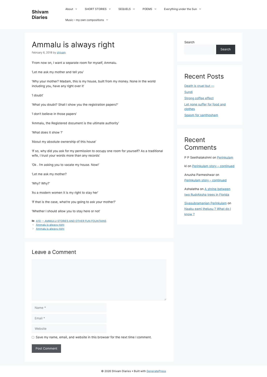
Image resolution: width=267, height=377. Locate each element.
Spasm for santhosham (201, 115)
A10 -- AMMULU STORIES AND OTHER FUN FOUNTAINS (71, 220)
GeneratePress (156, 371)
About (69, 9)
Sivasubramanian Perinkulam (205, 203)
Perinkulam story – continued (213, 166)
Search (189, 42)
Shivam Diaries (40, 14)
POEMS (147, 9)
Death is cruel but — (199, 86)
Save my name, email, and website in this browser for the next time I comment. (94, 337)
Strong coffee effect (199, 98)
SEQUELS (124, 9)
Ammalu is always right (50, 224)
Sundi (188, 92)
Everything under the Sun (180, 9)
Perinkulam (225, 157)
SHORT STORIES (96, 9)
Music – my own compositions (84, 20)
